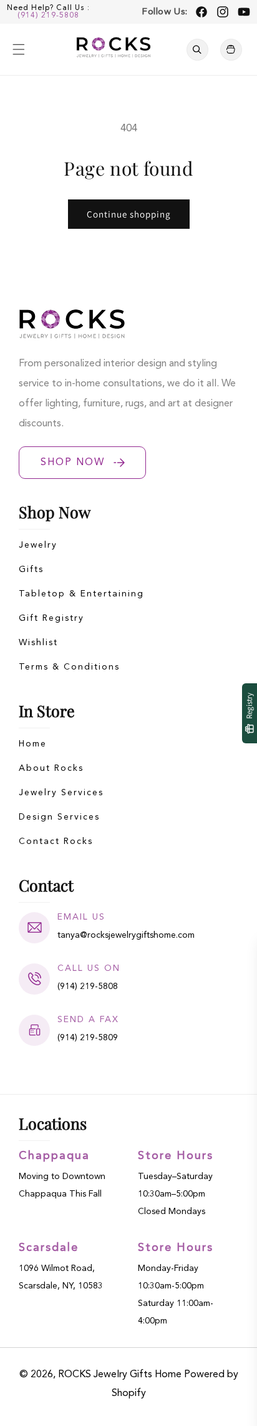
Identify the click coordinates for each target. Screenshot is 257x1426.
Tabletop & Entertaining (81, 594)
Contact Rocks (56, 841)
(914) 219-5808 (48, 15)
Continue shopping (129, 214)
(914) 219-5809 (87, 1037)
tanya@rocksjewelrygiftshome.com (126, 935)
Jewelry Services (61, 792)
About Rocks (51, 768)
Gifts (31, 569)
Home (33, 744)
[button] (18, 49)
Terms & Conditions (69, 667)
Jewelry (38, 545)
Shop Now (73, 463)
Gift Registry (51, 618)
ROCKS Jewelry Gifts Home (120, 1375)
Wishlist (38, 642)
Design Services (59, 817)
